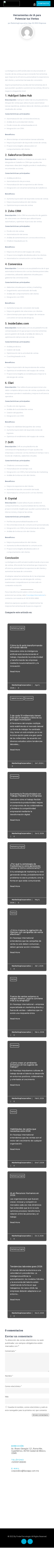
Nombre (9, 1376)
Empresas (42, 23)
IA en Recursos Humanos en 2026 (27, 1208)
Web (7, 1396)
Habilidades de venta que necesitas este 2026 (27, 1139)
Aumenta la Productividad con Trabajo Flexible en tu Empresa (27, 807)
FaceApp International (35, 595)
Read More (15, 671)
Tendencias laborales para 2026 (27, 1283)
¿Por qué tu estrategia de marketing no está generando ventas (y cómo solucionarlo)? (27, 875)
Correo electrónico (13, 1386)
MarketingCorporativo (19, 23)
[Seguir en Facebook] (23, 1541)
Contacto (43, 3)
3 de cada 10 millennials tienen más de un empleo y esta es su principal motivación (27, 733)
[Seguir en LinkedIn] (30, 1541)
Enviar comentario (40, 1415)
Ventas (13, 913)
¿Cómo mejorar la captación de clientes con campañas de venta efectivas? (27, 942)
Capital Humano (17, 698)
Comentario (10, 1351)
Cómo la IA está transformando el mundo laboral (27, 659)
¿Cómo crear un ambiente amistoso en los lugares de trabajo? (27, 1074)
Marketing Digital (17, 628)
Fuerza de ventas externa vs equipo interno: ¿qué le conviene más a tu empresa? (27, 1008)
